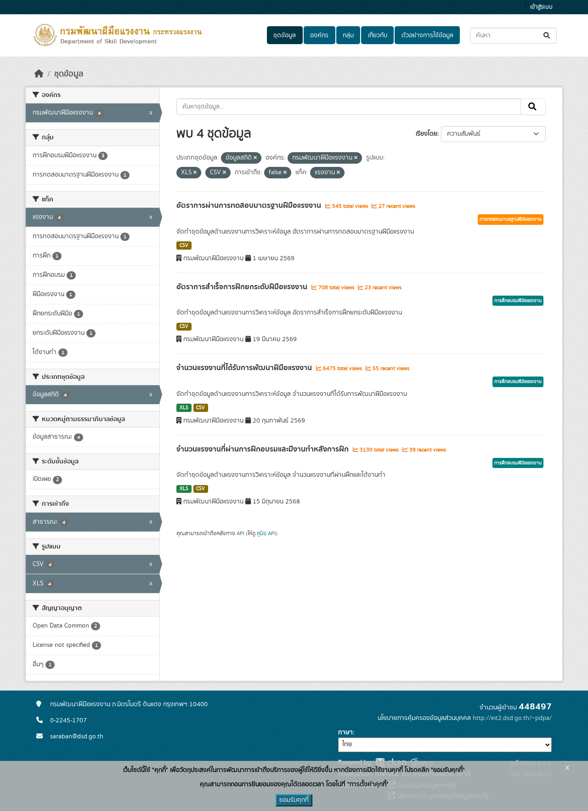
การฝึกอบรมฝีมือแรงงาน (518, 300)
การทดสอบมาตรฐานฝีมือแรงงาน (511, 219)
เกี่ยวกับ (377, 35)
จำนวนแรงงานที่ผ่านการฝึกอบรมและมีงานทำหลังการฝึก (263, 449)
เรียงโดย (426, 133)
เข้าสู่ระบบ (541, 7)
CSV (184, 245)
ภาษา (345, 732)
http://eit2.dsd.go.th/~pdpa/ (512, 718)
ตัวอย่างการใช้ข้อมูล (427, 35)
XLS (184, 407)
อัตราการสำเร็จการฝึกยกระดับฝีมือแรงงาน (242, 287)
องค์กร (319, 35)
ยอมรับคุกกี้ (294, 800)
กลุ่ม (348, 35)
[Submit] (547, 36)
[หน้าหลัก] (39, 74)
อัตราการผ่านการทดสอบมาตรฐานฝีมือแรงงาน (249, 205)
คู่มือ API (266, 533)
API (240, 533)
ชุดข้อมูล (284, 35)
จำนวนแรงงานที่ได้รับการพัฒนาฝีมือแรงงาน (245, 368)
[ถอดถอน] (255, 158)
